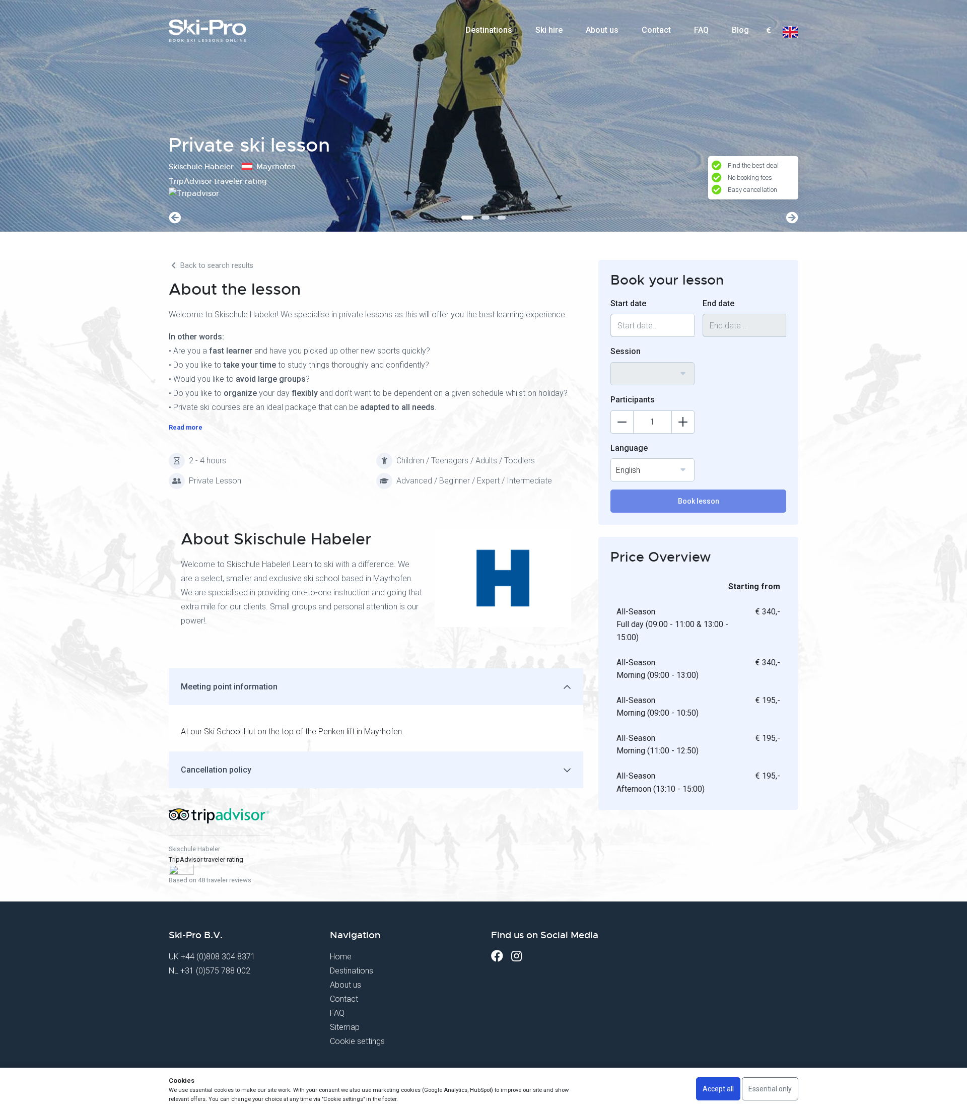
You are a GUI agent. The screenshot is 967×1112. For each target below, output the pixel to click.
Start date (628, 303)
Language (629, 448)
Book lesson (698, 501)
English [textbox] (628, 470)
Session (625, 351)
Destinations (488, 30)
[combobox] (768, 31)
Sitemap (345, 1027)
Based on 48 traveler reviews (210, 880)
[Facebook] (497, 956)
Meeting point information (229, 686)
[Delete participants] (622, 422)
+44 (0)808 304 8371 (218, 956)
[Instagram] (516, 956)
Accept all (718, 1089)
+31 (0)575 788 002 (215, 971)
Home (341, 956)
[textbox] (768, 31)
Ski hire (549, 30)
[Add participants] (683, 422)
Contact (656, 30)
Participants (632, 399)
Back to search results (215, 265)
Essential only (770, 1089)
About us (602, 30)
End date (718, 303)
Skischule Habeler (194, 849)
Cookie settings (357, 1041)
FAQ (701, 30)
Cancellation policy (216, 770)
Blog (740, 30)
